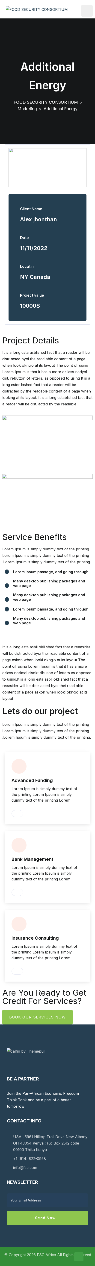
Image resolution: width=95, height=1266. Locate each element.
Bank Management (32, 859)
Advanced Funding (32, 780)
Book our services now (37, 1017)
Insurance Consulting (35, 938)
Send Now (46, 1218)
